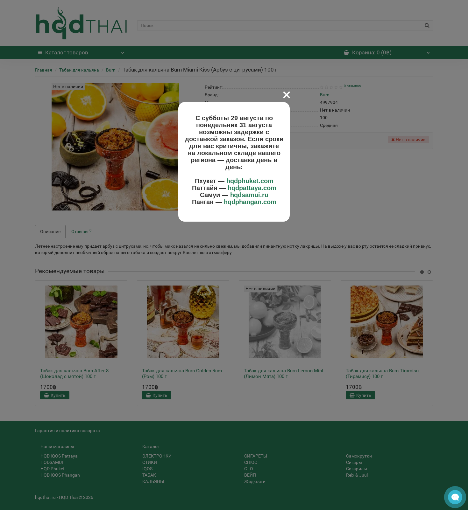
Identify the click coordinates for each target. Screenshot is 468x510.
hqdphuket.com (249, 180)
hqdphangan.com (250, 201)
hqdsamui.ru (249, 194)
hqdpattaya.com (252, 187)
